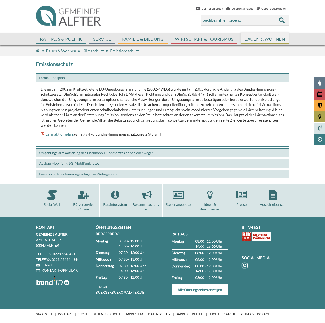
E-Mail (48, 265)
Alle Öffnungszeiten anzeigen (200, 289)
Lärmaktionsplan (52, 78)
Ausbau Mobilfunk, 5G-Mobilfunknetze (69, 163)
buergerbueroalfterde (120, 292)
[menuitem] (61, 39)
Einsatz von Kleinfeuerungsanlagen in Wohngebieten (79, 174)
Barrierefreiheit (190, 314)
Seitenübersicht (106, 314)
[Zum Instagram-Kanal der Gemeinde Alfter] (245, 265)
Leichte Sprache (222, 314)
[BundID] (52, 280)
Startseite (44, 314)
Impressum (134, 314)
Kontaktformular (60, 270)
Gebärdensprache (256, 314)
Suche (83, 314)
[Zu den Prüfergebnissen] (256, 236)
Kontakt (65, 314)
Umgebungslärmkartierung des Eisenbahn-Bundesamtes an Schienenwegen (96, 153)
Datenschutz (159, 314)
